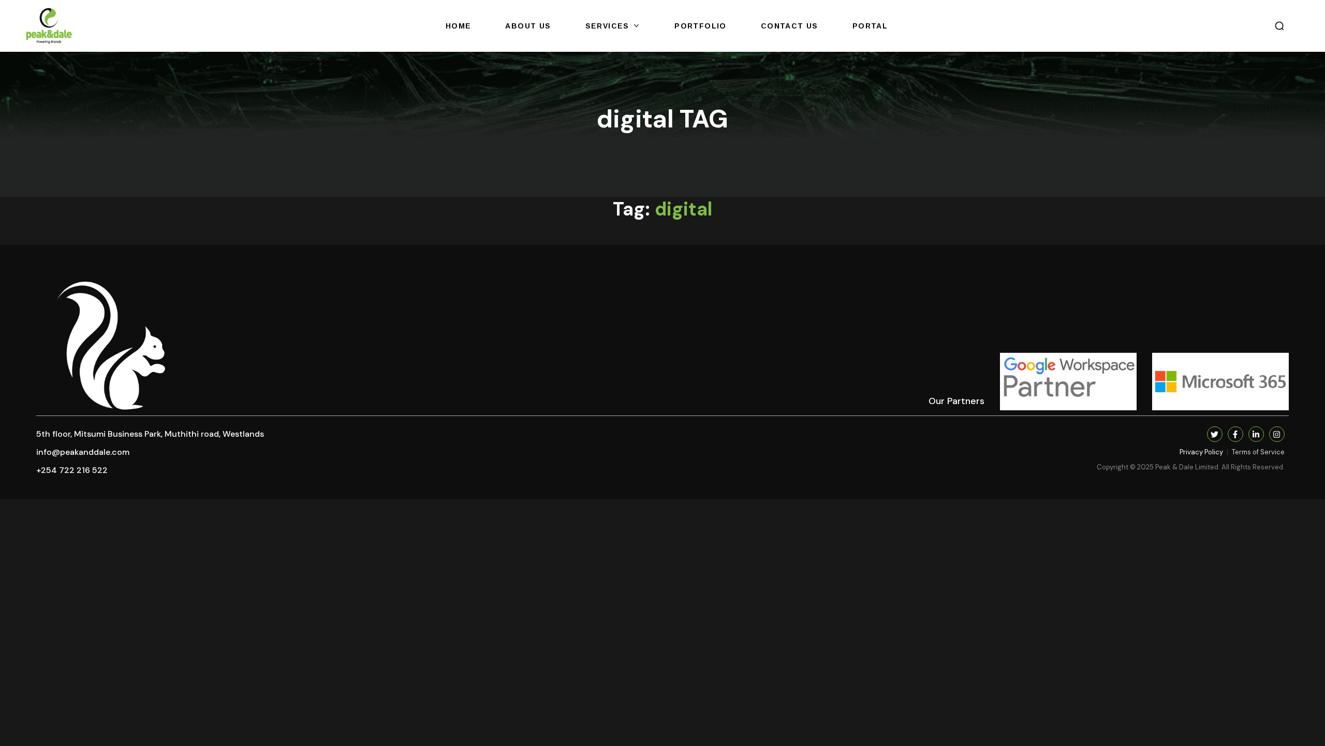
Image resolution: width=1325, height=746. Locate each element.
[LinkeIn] (1256, 434)
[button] (1279, 26)
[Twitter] (1215, 434)
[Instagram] (1277, 434)
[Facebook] (1235, 434)
